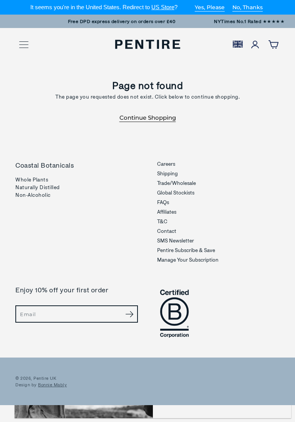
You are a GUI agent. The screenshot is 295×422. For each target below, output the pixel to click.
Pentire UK (44, 378)
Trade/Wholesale (176, 183)
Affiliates (166, 212)
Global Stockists (175, 193)
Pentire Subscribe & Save (186, 250)
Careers (166, 164)
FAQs (163, 202)
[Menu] (23, 45)
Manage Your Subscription (188, 260)
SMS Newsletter (175, 240)
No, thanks (247, 7)
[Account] (255, 44)
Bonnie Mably (52, 384)
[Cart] (273, 44)
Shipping (167, 173)
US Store (162, 7)
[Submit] (129, 314)
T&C (162, 221)
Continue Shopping (147, 117)
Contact (166, 231)
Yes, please (210, 7)
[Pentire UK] (147, 44)
